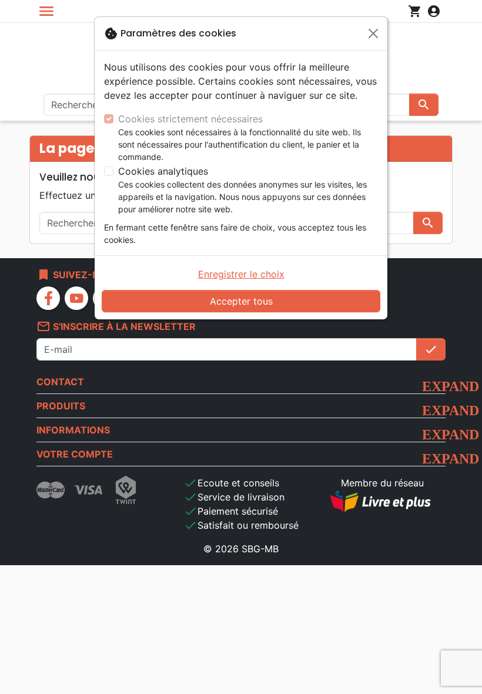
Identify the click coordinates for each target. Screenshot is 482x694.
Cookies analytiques (163, 171)
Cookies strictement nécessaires (190, 119)
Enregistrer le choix (241, 274)
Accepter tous (241, 301)
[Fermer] (373, 33)
